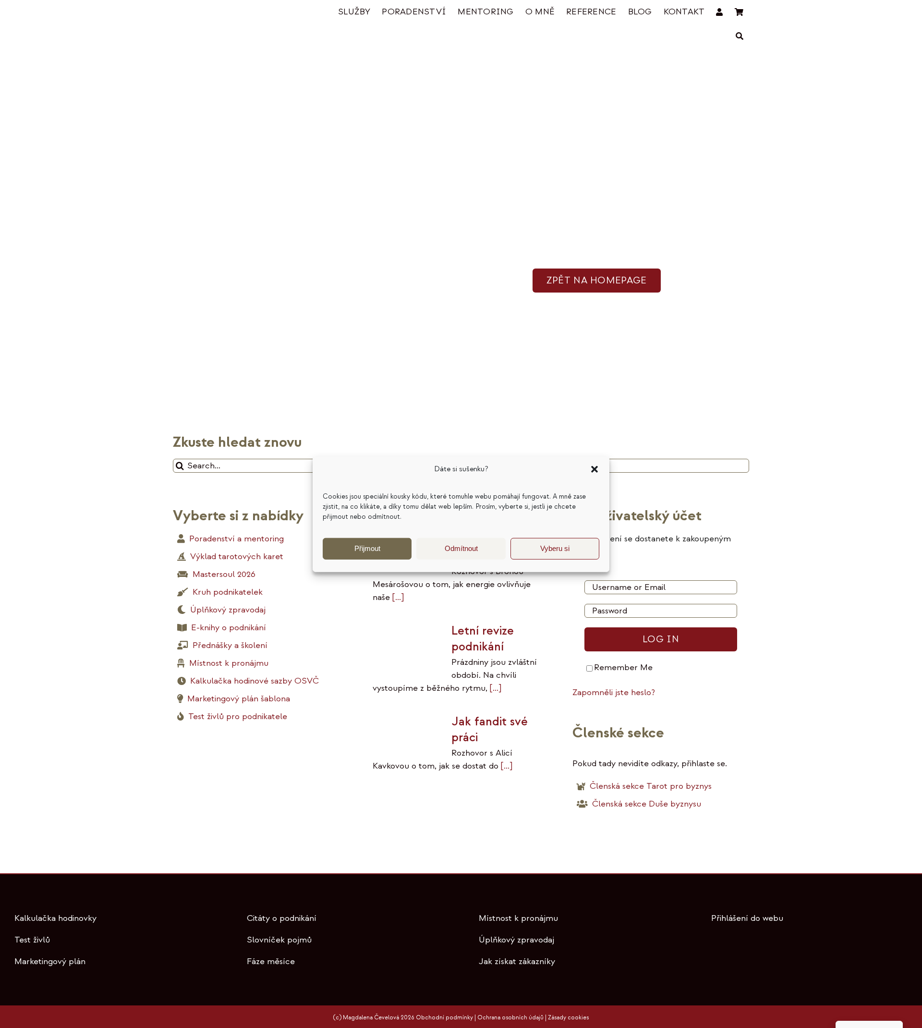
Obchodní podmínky (444, 1017)
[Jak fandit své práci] (407, 733)
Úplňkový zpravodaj (516, 939)
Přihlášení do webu (747, 918)
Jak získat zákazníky (517, 961)
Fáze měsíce (271, 961)
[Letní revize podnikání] (407, 646)
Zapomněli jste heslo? (613, 692)
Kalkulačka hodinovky (55, 918)
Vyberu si (555, 548)
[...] (397, 597)
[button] (594, 469)
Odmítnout (461, 548)
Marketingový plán (49, 961)
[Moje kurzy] (719, 12)
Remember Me (623, 667)
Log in (661, 639)
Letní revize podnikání (482, 638)
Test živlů (32, 939)
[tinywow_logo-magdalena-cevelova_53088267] (221, 12)
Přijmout (367, 548)
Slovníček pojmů (279, 939)
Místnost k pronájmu (518, 918)
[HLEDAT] (739, 36)
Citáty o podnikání (281, 918)
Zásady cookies (568, 1017)
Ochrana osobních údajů (510, 1017)
